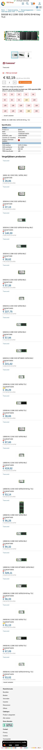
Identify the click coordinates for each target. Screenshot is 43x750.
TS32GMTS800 (7, 256)
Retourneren (6, 705)
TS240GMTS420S (8, 622)
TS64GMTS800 (7, 334)
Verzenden (6, 698)
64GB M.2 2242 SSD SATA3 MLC (14, 280)
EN (40, 7)
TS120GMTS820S (8, 413)
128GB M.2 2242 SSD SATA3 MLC (15, 436)
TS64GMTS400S (8, 308)
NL (37, 7)
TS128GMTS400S (8, 465)
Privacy (5, 732)
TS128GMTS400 (8, 439)
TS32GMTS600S (8, 230)
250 (36, 111)
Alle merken (6, 718)
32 (12, 94)
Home (3, 10)
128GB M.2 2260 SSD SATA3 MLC (15, 515)
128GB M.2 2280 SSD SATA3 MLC (15, 541)
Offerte (5, 708)
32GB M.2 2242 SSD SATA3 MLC (14, 201)
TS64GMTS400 (7, 282)
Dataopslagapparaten (27, 10)
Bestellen (6, 692)
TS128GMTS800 (8, 543)
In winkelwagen (26, 82)
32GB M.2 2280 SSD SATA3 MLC (14, 254)
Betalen (5, 695)
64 (33, 94)
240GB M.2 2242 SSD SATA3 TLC (15, 619)
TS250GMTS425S (8, 674)
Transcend (21, 11)
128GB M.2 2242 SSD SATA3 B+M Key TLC (18, 489)
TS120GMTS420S (8, 387)
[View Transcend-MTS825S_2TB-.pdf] (19, 140)
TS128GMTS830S (8, 596)
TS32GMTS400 (7, 204)
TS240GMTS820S (8, 648)
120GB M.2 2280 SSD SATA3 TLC (15, 410)
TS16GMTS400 (7, 178)
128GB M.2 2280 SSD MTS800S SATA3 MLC (18, 567)
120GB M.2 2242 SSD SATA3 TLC (15, 384)
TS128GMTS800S (8, 570)
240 (21, 111)
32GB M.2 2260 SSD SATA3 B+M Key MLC (18, 227)
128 (5, 105)
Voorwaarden (7, 739)
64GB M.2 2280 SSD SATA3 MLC (14, 332)
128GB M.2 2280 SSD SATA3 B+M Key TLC (18, 593)
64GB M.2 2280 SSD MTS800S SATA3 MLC (18, 358)
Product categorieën (9, 715)
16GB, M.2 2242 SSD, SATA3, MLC (15, 175)
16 (5, 94)
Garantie (5, 702)
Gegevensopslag (13, 10)
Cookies (5, 736)
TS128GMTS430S (8, 491)
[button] (40, 22)
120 (26, 100)
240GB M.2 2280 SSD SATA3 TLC (15, 646)
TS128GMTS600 (8, 517)
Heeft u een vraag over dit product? (13, 86)
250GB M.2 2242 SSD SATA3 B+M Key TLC (18, 672)
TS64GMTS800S (8, 360)
